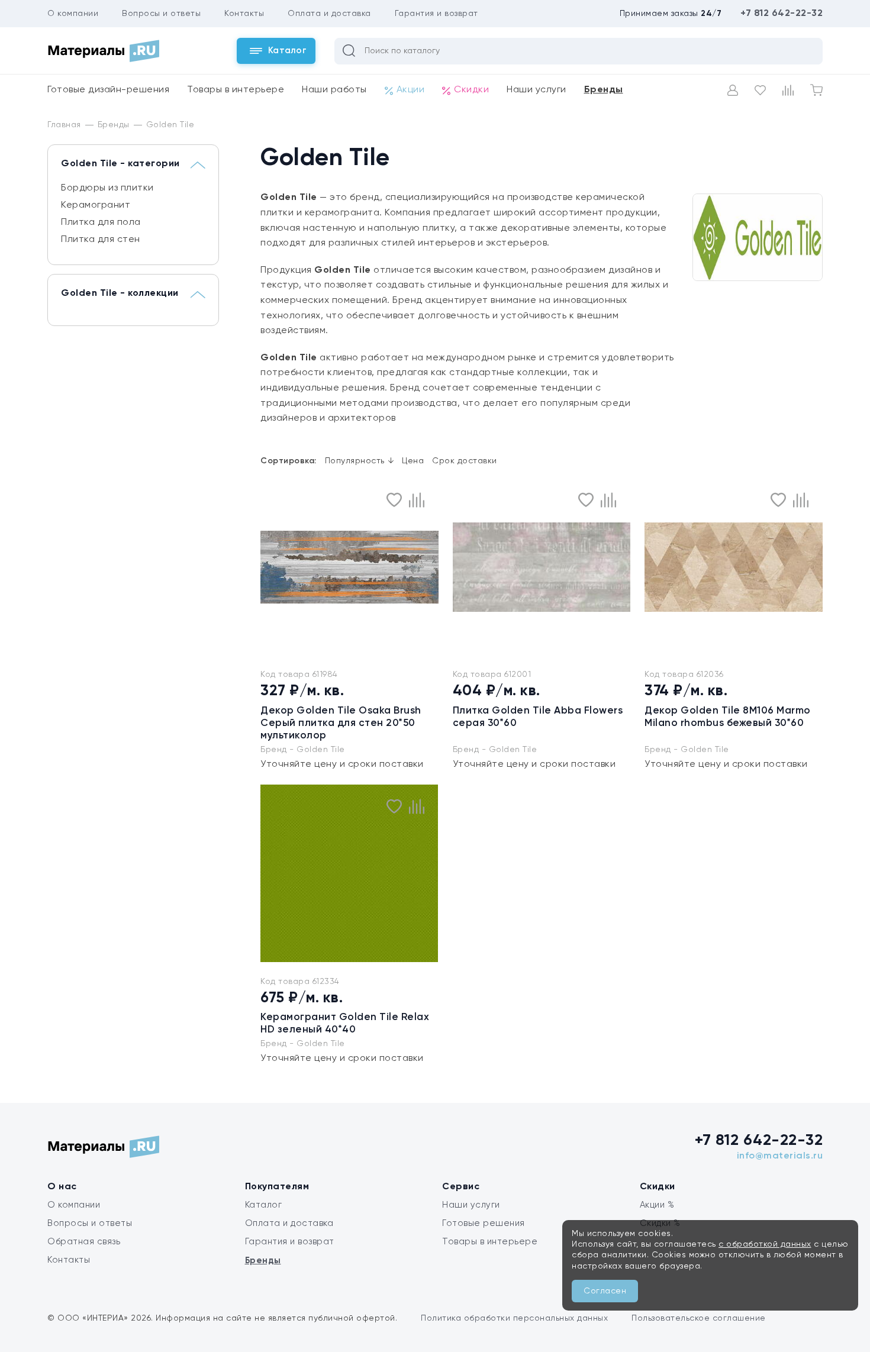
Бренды (603, 90)
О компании (72, 13)
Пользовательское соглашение (698, 1318)
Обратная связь (83, 1241)
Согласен (605, 1291)
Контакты (244, 13)
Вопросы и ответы (161, 13)
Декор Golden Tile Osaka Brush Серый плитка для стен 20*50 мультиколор (340, 723)
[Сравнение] (788, 90)
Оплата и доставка (329, 13)
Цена (413, 461)
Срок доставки (464, 461)
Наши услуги (536, 90)
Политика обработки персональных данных (514, 1318)
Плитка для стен (100, 239)
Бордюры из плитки (107, 188)
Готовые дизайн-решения (108, 90)
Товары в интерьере (235, 90)
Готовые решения (483, 1223)
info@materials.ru (780, 1156)
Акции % (657, 1205)
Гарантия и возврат (436, 13)
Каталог (263, 1205)
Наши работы (334, 90)
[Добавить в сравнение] (416, 500)
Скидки (471, 90)
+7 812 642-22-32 (781, 13)
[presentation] (267, 873)
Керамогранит (95, 205)
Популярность (359, 461)
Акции (411, 90)
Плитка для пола (101, 222)
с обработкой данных (764, 1244)
